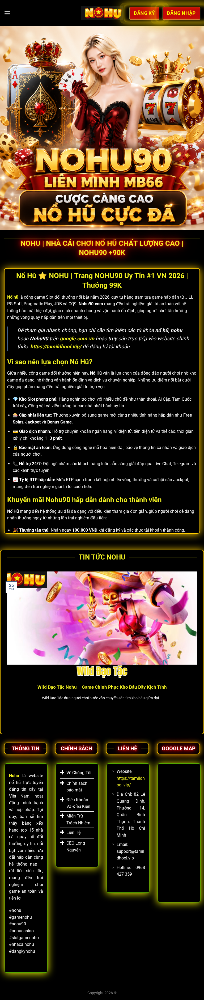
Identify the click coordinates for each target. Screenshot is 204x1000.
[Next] (198, 647)
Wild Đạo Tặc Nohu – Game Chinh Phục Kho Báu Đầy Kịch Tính (102, 687)
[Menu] (7, 13)
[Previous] (6, 647)
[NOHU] (102, 13)
